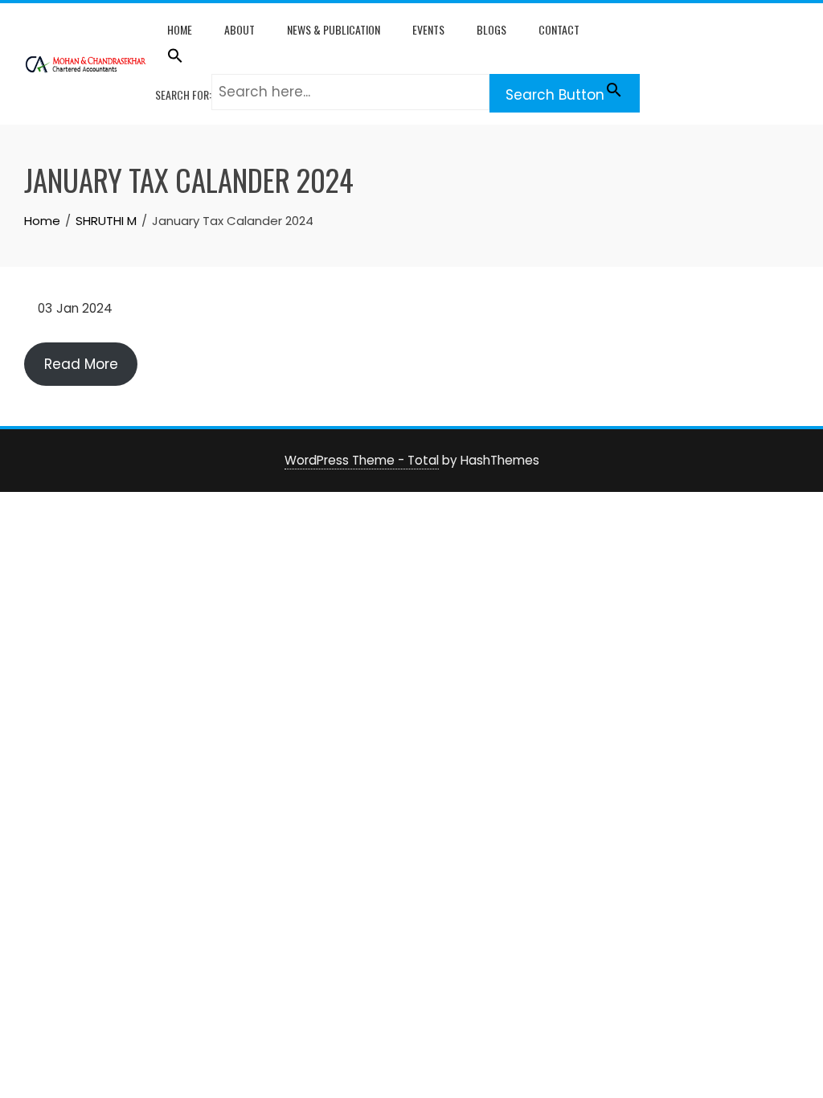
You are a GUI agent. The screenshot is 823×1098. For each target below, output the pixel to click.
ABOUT (239, 29)
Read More (81, 364)
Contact (558, 29)
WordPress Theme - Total (362, 460)
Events (428, 29)
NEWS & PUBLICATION (333, 29)
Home (179, 29)
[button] (397, 58)
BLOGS (491, 29)
